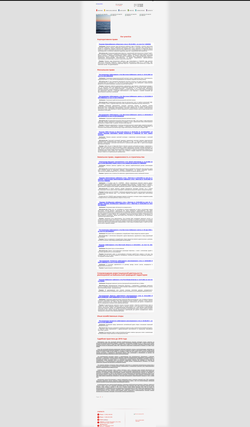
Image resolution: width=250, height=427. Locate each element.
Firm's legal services (111, 10)
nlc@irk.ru (120, 5)
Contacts (150, 10)
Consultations (140, 10)
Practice (131, 10)
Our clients (123, 10)
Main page (100, 10)
